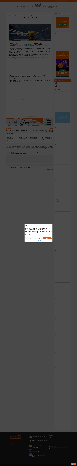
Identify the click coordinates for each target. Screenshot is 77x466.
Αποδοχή (47, 238)
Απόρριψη (38, 238)
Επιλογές (29, 238)
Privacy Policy (35, 240)
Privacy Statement (40, 240)
